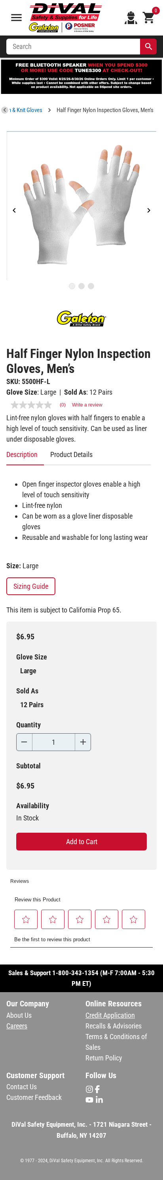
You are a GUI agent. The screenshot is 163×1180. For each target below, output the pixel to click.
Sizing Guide (30, 586)
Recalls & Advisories (113, 1026)
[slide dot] (72, 286)
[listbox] (81, 206)
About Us (19, 1015)
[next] (149, 211)
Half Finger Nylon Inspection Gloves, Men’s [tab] (105, 110)
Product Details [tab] (71, 454)
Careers (16, 1026)
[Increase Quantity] (83, 742)
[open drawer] (16, 17)
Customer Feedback (34, 1097)
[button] (26, 919)
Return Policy (103, 1058)
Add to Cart (81, 841)
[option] (81, 206)
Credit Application (110, 1015)
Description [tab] (22, 454)
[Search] (149, 46)
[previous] (14, 211)
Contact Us (21, 1087)
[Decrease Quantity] (24, 742)
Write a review (87, 405)
